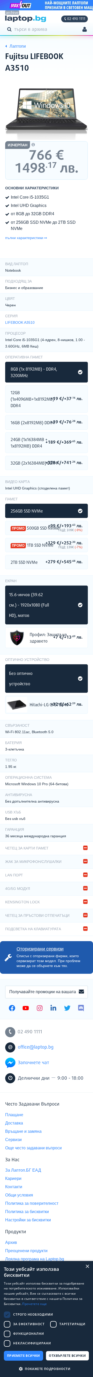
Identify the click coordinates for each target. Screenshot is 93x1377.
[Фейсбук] (12, 1009)
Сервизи (13, 1139)
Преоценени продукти (26, 1251)
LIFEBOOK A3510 (20, 322)
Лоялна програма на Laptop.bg (34, 1259)
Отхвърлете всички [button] (67, 1355)
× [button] (87, 1266)
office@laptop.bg (35, 1047)
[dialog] (46, 1319)
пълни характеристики (24, 238)
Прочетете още (34, 1304)
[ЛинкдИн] (53, 1009)
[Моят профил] (84, 30)
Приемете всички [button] (23, 1355)
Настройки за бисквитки (28, 1220)
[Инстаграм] (39, 1009)
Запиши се (81, 992)
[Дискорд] (81, 1009)
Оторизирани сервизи (40, 948)
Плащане (14, 1115)
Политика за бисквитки (27, 1211)
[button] (46, 1368)
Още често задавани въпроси (33, 1148)
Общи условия (19, 1195)
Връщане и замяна (23, 1131)
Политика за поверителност (31, 1203)
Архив (11, 1242)
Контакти (13, 1187)
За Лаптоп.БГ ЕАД (23, 1170)
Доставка (14, 1123)
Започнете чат (33, 1062)
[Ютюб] (25, 1009)
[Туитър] (67, 1009)
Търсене (10, 29)
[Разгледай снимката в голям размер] (46, 109)
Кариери (13, 1178)
